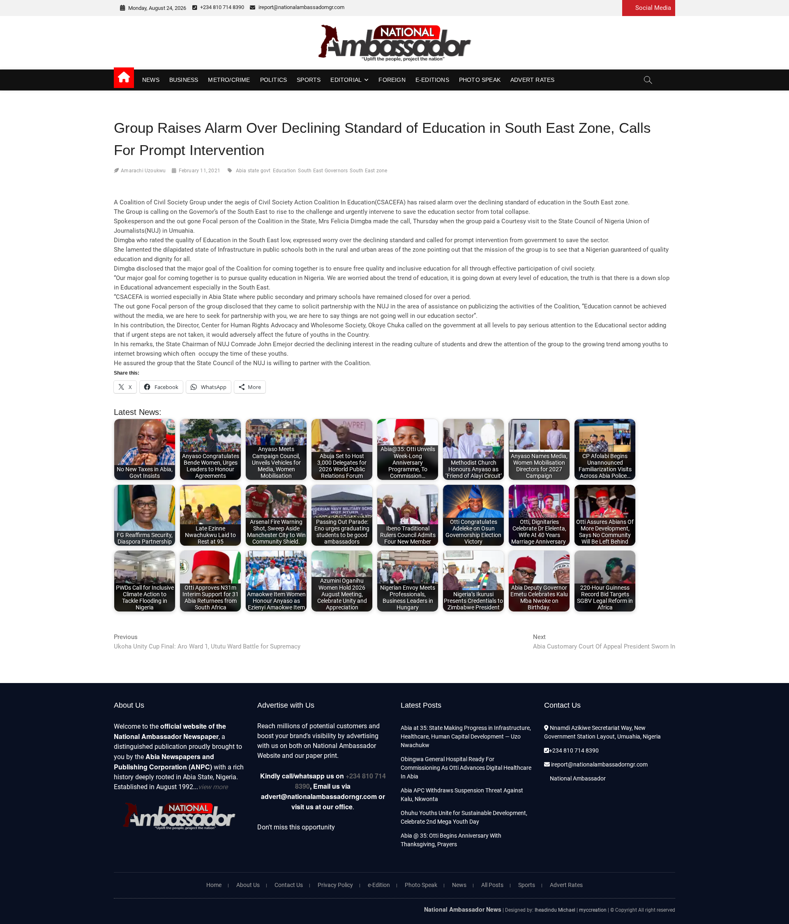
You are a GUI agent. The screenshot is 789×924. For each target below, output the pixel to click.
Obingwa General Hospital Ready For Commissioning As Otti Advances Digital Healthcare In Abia (466, 768)
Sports (309, 79)
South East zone (368, 171)
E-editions (432, 79)
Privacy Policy (335, 885)
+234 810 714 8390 (221, 7)
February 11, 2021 (199, 171)
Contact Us (289, 885)
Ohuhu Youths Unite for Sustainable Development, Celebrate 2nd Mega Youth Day (464, 817)
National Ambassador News (462, 909)
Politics (273, 79)
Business (183, 79)
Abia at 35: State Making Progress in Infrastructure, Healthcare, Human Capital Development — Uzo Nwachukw (466, 736)
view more (213, 787)
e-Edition (379, 885)
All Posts (492, 885)
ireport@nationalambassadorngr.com (300, 7)
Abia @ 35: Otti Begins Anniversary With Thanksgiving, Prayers (451, 840)
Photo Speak (480, 79)
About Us (248, 885)
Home (213, 885)
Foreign (391, 79)
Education (284, 171)
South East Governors (323, 171)
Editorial (346, 79)
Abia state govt (253, 171)
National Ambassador (577, 778)
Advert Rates (532, 79)
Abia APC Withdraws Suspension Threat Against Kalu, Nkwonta (462, 794)
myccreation (593, 910)
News (150, 79)
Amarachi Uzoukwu (143, 171)
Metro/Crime (229, 79)
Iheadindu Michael (555, 910)
